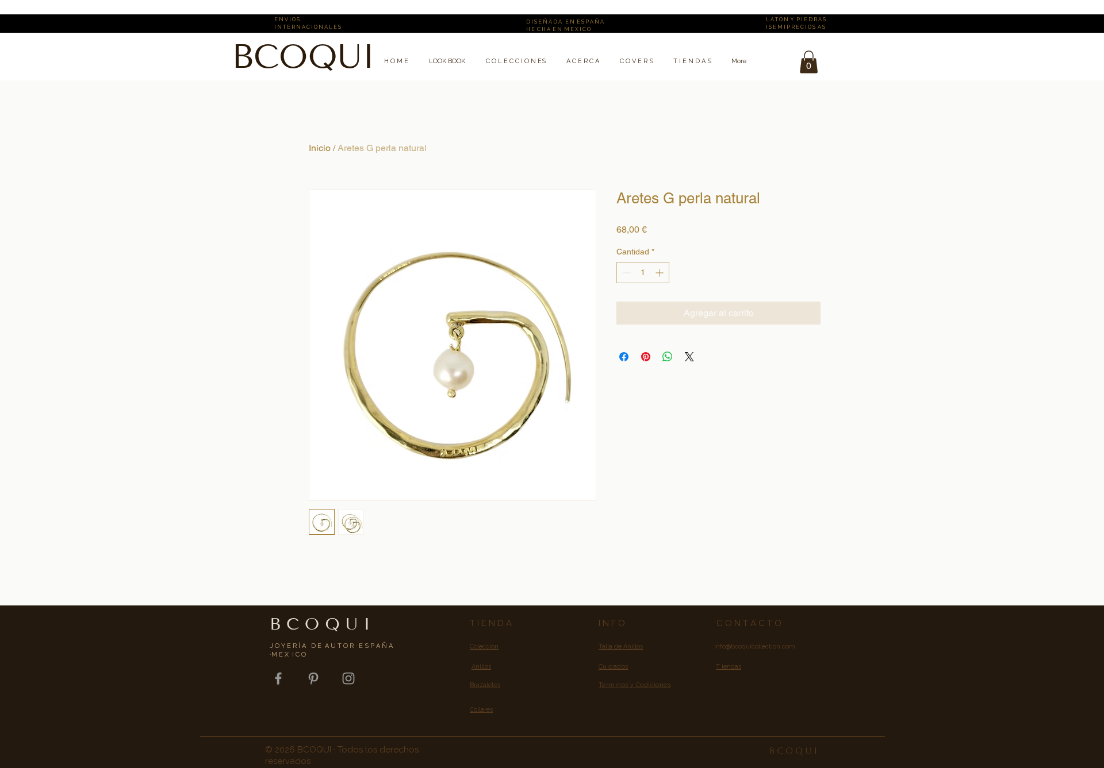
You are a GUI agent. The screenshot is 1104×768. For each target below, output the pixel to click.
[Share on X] (689, 357)
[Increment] (660, 273)
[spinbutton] (642, 273)
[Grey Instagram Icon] (348, 678)
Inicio (320, 147)
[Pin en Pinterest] (646, 357)
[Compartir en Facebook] (624, 357)
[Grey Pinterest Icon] (313, 678)
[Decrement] (625, 273)
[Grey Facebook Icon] (278, 678)
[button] (808, 62)
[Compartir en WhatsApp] (667, 357)
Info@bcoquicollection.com (754, 646)
